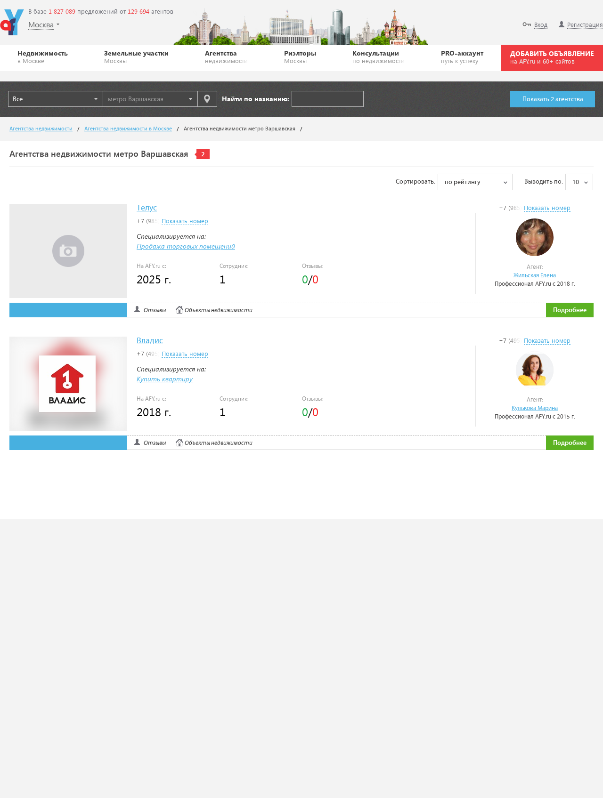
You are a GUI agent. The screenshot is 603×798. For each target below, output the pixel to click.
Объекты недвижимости (219, 310)
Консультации (378, 56)
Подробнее (570, 310)
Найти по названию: (255, 98)
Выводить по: (543, 181)
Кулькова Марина (535, 408)
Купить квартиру (165, 378)
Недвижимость (42, 56)
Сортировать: (415, 181)
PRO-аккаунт (462, 56)
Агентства (226, 56)
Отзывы (155, 310)
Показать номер (547, 207)
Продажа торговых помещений (186, 246)
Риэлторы (300, 56)
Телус (147, 208)
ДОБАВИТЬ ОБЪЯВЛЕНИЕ (552, 57)
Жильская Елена (534, 275)
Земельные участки (136, 56)
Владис (150, 341)
